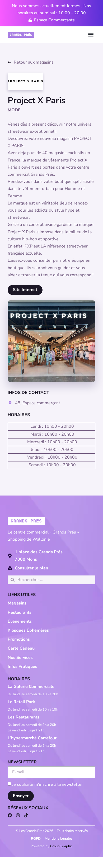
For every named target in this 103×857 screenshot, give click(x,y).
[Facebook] (10, 815)
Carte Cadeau (21, 648)
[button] (91, 34)
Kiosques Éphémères (28, 630)
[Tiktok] (26, 815)
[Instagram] (18, 815)
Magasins (17, 603)
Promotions (19, 639)
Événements (20, 621)
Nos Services (20, 657)
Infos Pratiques (22, 666)
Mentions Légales (58, 838)
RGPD (36, 838)
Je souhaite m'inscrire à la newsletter (47, 784)
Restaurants (19, 612)
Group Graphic (61, 846)
